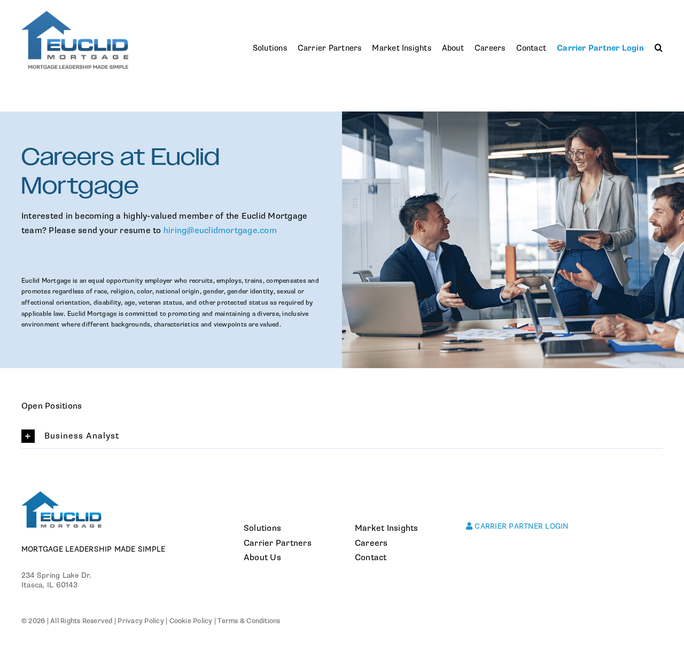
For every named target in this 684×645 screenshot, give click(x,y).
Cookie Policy (191, 621)
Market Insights (386, 528)
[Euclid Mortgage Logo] (74, 15)
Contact (371, 557)
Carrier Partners (278, 543)
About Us (262, 557)
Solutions (262, 528)
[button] (659, 48)
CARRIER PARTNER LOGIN (520, 526)
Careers (371, 543)
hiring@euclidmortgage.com (220, 230)
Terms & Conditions (248, 621)
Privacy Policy (141, 621)
